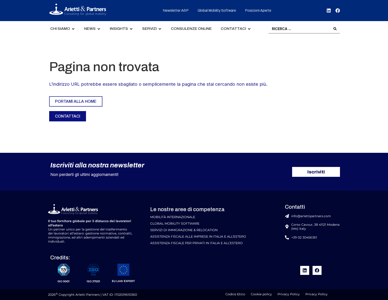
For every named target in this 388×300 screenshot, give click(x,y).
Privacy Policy (289, 294)
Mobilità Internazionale (172, 217)
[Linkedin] (328, 10)
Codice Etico (235, 294)
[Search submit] (335, 29)
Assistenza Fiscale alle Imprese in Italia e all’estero (198, 236)
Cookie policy (261, 294)
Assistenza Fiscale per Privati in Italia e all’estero (196, 243)
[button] (62, 28)
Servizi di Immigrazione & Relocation (184, 230)
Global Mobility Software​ (174, 223)
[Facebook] (337, 10)
